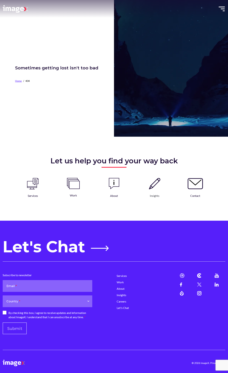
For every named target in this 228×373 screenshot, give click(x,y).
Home (18, 80)
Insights (121, 295)
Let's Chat (44, 247)
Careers (121, 301)
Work (73, 195)
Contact (195, 195)
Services (33, 195)
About (114, 195)
